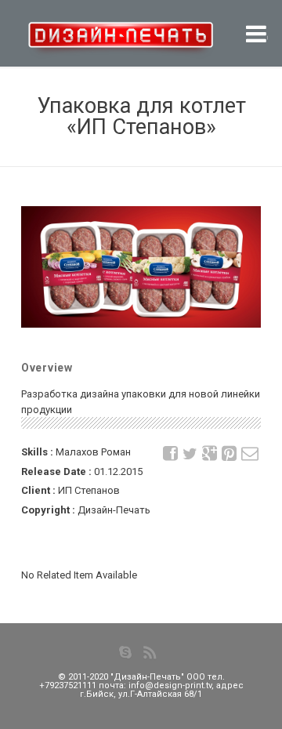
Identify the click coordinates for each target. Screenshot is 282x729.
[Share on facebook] (171, 453)
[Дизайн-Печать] (92, 44)
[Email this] (249, 453)
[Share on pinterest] (229, 453)
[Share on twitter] (190, 454)
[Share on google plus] (210, 453)
